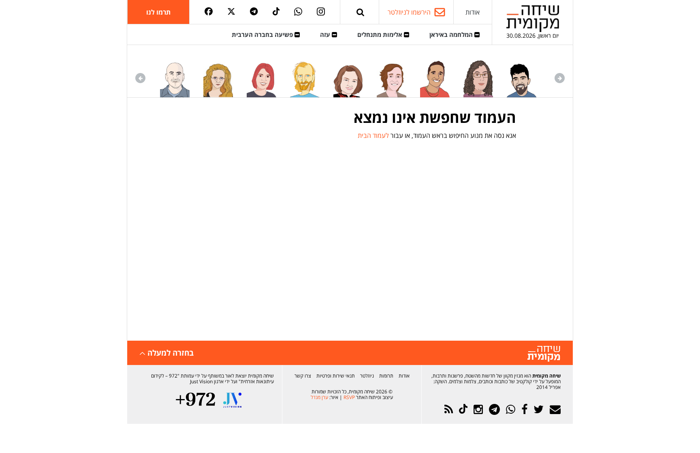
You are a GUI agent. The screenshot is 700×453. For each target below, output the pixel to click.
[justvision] (232, 400)
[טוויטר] (231, 12)
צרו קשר (303, 375)
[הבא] (140, 78)
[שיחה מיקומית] (544, 354)
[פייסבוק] (209, 12)
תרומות (386, 375)
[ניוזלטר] (555, 409)
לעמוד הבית (373, 135)
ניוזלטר (367, 375)
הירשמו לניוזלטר (409, 12)
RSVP (349, 397)
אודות (472, 12)
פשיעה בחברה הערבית (263, 34)
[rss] (448, 409)
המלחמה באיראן (451, 34)
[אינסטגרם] (321, 12)
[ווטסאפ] (298, 12)
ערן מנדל (319, 397)
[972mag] (195, 400)
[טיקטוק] (276, 12)
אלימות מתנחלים (380, 34)
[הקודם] (560, 78)
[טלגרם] (254, 12)
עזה (326, 34)
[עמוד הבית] (532, 18)
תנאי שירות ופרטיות (335, 375)
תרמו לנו (158, 12)
